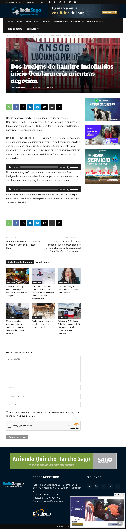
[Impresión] (52, 107)
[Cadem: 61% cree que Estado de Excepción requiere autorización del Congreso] (17, 276)
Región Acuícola (95, 21)
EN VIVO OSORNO (64, 526)
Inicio (8, 35)
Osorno (19, 21)
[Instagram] (59, 2)
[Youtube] (75, 2)
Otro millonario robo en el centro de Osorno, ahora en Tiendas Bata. (23, 244)
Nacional (47, 21)
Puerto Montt (33, 21)
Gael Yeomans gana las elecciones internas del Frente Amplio (68, 289)
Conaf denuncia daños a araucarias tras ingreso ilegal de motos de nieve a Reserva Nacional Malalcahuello (43, 292)
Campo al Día (77, 21)
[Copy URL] (59, 107)
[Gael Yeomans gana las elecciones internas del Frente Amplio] (69, 276)
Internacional (61, 21)
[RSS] (64, 2)
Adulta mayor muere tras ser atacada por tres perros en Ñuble (42, 324)
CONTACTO (31, 29)
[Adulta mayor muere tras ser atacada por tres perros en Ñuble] (43, 311)
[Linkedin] (30, 107)
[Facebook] (54, 2)
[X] (69, 2)
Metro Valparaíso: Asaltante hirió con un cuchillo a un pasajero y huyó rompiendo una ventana (16, 327)
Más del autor (42, 262)
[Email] (44, 107)
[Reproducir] (10, 167)
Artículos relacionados (20, 262)
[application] (43, 167)
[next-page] (13, 339)
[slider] (74, 167)
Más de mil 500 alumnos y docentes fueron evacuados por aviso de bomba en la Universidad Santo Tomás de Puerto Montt (63, 246)
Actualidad (18, 35)
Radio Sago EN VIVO (35, 2)
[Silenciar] (67, 167)
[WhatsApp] (9, 107)
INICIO (10, 21)
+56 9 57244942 (52, 497)
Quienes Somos (15, 29)
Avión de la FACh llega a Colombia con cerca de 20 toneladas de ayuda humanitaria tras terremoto (69, 327)
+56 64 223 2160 (51, 494)
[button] (50, 2)
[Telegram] (37, 107)
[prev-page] (8, 339)
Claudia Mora (20, 88)
